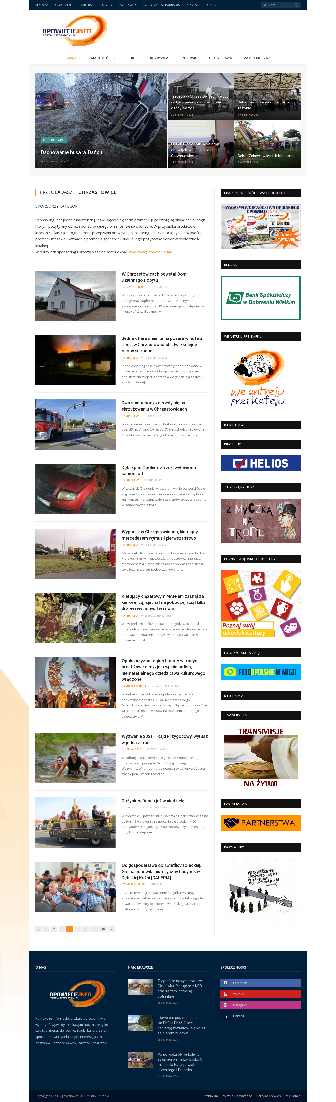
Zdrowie (189, 58)
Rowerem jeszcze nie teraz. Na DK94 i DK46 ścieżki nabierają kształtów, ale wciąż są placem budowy (181, 1025)
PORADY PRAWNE (220, 58)
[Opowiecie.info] (72, 29)
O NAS (211, 5)
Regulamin (293, 1096)
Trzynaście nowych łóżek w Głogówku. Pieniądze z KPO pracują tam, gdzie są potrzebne (180, 989)
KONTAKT (193, 5)
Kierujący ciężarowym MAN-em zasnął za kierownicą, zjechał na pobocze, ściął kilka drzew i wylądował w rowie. (164, 602)
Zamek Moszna (257, 58)
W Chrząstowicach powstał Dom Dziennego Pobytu (154, 277)
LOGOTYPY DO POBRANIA (161, 5)
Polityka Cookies (268, 1096)
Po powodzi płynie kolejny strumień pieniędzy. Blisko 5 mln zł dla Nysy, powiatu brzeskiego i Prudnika (180, 1062)
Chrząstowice (53, 140)
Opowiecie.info (133, 287)
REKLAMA (41, 5)
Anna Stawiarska (134, 686)
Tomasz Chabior (134, 884)
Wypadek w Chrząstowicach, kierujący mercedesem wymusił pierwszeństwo (160, 535)
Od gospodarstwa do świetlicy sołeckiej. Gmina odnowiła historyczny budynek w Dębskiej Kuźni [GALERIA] (161, 871)
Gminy (70, 58)
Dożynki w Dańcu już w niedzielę (153, 800)
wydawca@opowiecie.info (150, 252)
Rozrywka (159, 58)
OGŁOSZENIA (64, 5)
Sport (130, 58)
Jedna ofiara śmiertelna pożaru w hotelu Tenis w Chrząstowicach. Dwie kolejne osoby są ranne (162, 344)
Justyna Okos (132, 749)
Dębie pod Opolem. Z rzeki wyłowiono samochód (159, 470)
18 (103, 929)
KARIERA (86, 5)
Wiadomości (101, 58)
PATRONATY (128, 5)
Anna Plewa (131, 357)
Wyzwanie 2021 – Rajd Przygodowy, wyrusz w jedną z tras (165, 739)
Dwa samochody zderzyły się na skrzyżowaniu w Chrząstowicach (154, 405)
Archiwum (210, 1096)
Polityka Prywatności (237, 1096)
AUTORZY (105, 5)
